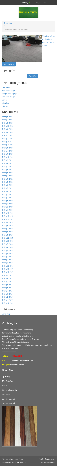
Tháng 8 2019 (7, 225)
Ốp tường (6, 377)
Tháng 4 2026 (7, 120)
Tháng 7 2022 (7, 166)
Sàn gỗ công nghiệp (9, 390)
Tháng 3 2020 (7, 204)
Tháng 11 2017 (7, 269)
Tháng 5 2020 (7, 201)
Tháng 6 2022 (7, 170)
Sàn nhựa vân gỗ (8, 91)
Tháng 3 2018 (7, 257)
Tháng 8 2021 (7, 182)
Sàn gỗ (4, 100)
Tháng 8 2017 (7, 278)
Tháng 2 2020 (7, 207)
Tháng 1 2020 (7, 210)
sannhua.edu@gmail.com (22, 360)
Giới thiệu (6, 88)
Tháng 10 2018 (7, 241)
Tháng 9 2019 (7, 222)
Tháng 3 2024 (7, 135)
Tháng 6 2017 (7, 285)
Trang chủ (8, 23)
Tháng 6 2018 (7, 247)
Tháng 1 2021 (7, 198)
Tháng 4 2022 (7, 176)
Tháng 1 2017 (7, 300)
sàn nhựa (5, 103)
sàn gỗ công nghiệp (9, 94)
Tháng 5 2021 (7, 188)
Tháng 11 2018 (7, 238)
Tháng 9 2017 (7, 275)
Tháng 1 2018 (7, 263)
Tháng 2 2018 (7, 260)
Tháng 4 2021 (7, 191)
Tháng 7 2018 (7, 244)
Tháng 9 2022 (7, 160)
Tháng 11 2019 (7, 216)
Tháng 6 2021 (7, 185)
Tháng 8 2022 (7, 163)
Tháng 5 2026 (7, 117)
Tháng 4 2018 (7, 254)
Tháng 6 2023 (7, 154)
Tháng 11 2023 (7, 142)
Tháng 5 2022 (7, 173)
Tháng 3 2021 (7, 195)
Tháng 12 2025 (7, 126)
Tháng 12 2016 (7, 303)
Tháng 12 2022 (7, 157)
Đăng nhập (6, 314)
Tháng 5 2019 (7, 235)
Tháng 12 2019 (7, 213)
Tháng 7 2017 (7, 281)
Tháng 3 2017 (7, 294)
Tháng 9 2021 (7, 179)
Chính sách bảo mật (18, 462)
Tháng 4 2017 (7, 291)
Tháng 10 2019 (7, 219)
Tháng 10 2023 (7, 145)
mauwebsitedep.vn (48, 462)
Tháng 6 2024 (7, 129)
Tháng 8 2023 (7, 148)
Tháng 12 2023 (7, 139)
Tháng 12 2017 (7, 266)
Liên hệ (5, 106)
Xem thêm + (9, 64)
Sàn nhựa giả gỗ (8, 97)
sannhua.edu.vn (17, 365)
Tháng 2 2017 (7, 297)
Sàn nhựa (6, 394)
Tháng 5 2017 (7, 288)
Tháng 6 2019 (7, 232)
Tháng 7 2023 (7, 151)
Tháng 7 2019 (7, 229)
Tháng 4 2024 (7, 132)
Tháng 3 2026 (7, 123)
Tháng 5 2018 (7, 250)
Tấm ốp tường (7, 381)
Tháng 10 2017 (7, 272)
